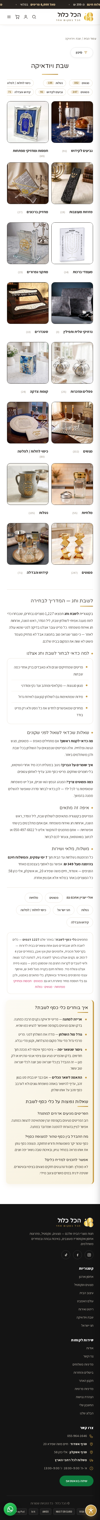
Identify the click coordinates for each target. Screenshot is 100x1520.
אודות (89, 1348)
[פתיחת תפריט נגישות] (91, 1510)
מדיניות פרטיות (84, 1388)
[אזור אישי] (25, 16)
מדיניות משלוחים (83, 1364)
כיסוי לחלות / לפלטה (33, 910)
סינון (79, 52)
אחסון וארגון (86, 1276)
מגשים (81, 83)
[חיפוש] (34, 16)
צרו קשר (88, 1356)
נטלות (55, 83)
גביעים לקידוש (51, 92)
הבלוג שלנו (86, 1413)
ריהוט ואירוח (86, 1309)
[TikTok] (65, 1254)
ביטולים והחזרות (83, 1372)
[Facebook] (77, 1254)
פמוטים (81, 92)
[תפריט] (9, 16)
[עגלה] (17, 16)
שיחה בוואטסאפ (76, 1481)
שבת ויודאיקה (85, 1317)
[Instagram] (89, 1254)
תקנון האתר (86, 1380)
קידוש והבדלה (19, 92)
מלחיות (33, 897)
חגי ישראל (63, 910)
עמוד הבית (90, 38)
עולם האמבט (85, 1301)
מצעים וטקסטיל (83, 1284)
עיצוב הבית (86, 1293)
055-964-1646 (77, 1435)
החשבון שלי (86, 1405)
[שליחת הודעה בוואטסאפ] (10, 1509)
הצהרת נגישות (84, 1397)
